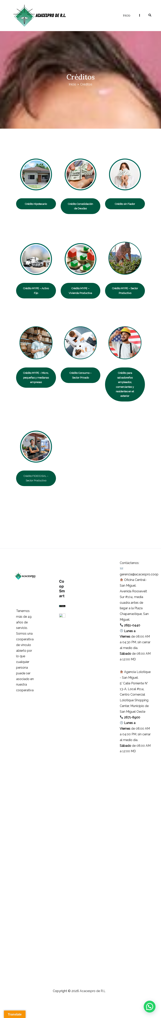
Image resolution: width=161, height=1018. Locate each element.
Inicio (126, 15)
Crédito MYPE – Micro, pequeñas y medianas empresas (36, 377)
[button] (150, 1006)
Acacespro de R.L (88, 15)
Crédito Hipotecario (36, 203)
